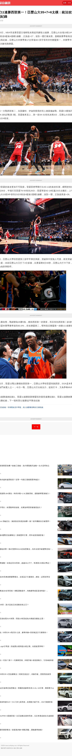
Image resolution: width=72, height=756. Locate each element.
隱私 (17, 748)
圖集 (69, 3)
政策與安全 (10, 748)
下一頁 (36, 427)
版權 (21, 748)
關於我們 (3, 748)
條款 (15, 748)
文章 (64, 3)
